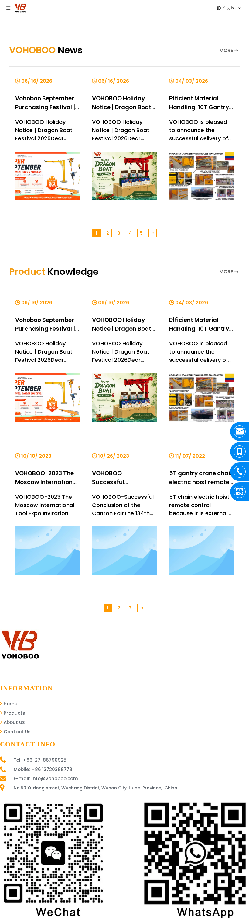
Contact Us (16, 731)
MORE (226, 50)
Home (9, 703)
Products (13, 713)
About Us (13, 722)
